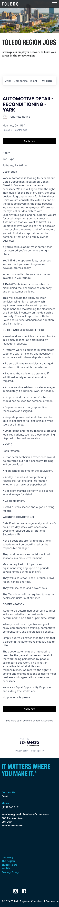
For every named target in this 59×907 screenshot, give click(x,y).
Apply (6, 152)
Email (5, 796)
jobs (8, 80)
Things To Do (9, 865)
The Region (8, 861)
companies (21, 80)
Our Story (7, 857)
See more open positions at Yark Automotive (29, 720)
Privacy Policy (10, 872)
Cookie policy (37, 751)
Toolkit (6, 868)
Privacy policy (22, 751)
